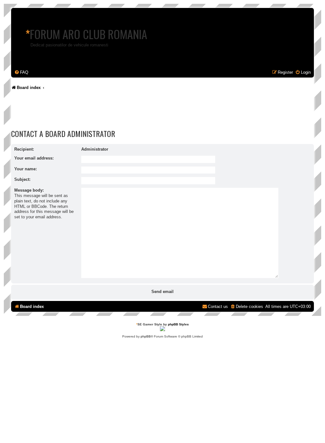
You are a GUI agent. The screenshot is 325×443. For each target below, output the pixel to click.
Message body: (29, 190)
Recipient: (24, 149)
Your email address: (34, 158)
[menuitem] (21, 72)
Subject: (22, 179)
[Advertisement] (126, 111)
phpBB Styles (178, 324)
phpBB (146, 336)
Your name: (25, 169)
